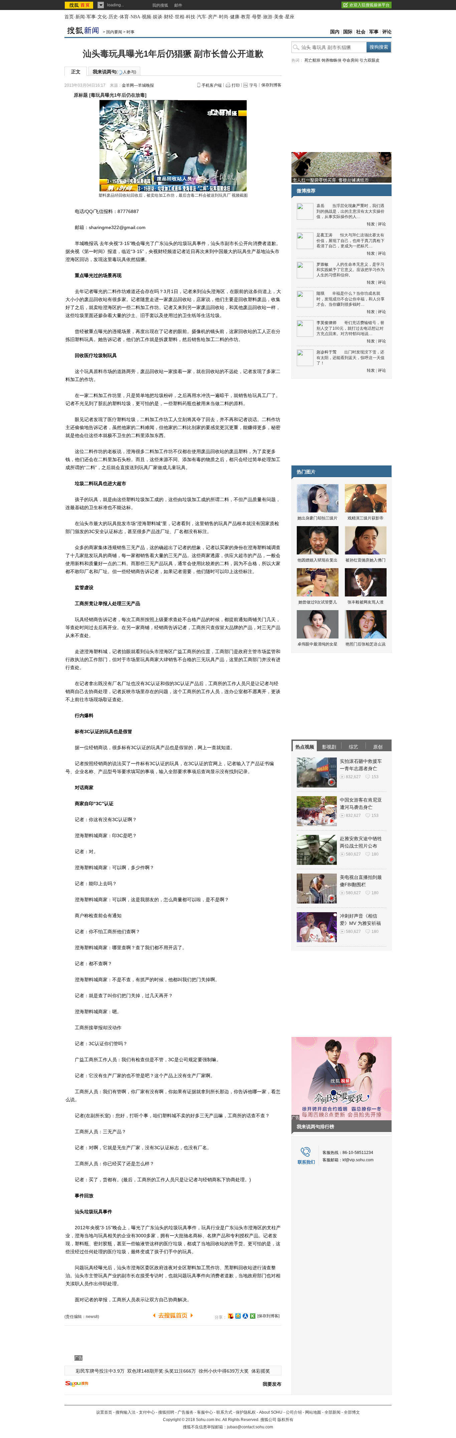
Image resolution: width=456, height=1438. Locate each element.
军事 (91, 16)
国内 (334, 31)
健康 (234, 16)
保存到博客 (271, 85)
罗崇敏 (322, 264)
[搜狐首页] (79, 5)
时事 (131, 32)
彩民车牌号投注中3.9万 (100, 1371)
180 (375, 854)
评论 (387, 31)
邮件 (178, 5)
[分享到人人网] (245, 1316)
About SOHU (270, 1412)
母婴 (256, 16)
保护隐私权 (246, 1412)
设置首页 (104, 1412)
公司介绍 (294, 1412)
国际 (348, 31)
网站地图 (313, 1412)
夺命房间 (351, 60)
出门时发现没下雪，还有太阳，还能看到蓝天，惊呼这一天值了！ (350, 357)
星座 (289, 16)
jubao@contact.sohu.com (250, 1427)
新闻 (80, 16)
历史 (113, 16)
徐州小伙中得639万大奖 (224, 1371)
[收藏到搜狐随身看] (252, 1316)
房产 (212, 16)
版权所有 (285, 1419)
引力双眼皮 (370, 60)
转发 (371, 224)
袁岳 (320, 205)
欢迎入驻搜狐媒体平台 (370, 5)
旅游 (267, 16)
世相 (179, 16)
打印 (236, 85)
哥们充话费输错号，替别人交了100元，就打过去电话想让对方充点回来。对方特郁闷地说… (350, 328)
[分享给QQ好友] (238, 1316)
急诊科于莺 (326, 352)
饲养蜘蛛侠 (331, 60)
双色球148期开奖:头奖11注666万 (161, 1371)
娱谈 (157, 16)
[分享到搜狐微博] (230, 1316)
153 (375, 777)
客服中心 (205, 1412)
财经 (168, 16)
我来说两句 (114, 71)
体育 (124, 16)
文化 (102, 16)
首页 (69, 16)
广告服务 (186, 1412)
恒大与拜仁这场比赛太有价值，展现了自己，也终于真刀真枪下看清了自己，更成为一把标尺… (350, 240)
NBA (135, 16)
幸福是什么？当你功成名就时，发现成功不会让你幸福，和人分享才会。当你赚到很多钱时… (350, 299)
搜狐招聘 (166, 1412)
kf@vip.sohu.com (358, 1160)
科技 (190, 16)
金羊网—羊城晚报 (138, 85)
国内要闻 (114, 32)
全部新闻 (332, 1412)
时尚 (223, 16)
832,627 (353, 777)
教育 (245, 16)
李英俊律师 (326, 322)
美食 (278, 16)
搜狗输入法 (126, 1412)
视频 (146, 16)
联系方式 (224, 1412)
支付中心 (147, 1412)
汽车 (201, 16)
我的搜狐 (160, 5)
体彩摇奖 (260, 1371)
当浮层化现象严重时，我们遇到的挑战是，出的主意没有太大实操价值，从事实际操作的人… (350, 211)
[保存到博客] (268, 1316)
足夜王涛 (324, 235)
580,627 (353, 854)
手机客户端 (212, 85)
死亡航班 (312, 60)
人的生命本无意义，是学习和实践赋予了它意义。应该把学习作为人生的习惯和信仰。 (350, 270)
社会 (361, 31)
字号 (253, 85)
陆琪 (320, 293)
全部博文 (352, 1412)
